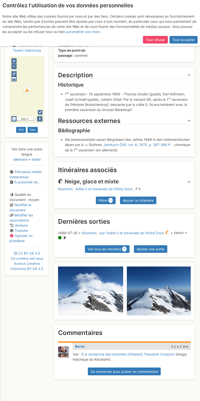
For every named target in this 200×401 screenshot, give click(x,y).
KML (33, 130)
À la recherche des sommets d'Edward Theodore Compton (128, 354)
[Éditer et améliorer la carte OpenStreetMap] (40, 112)
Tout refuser (155, 40)
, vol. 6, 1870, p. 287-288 (135, 145)
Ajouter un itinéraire (138, 200)
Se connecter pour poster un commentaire (124, 371)
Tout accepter (183, 40)
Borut (79, 346)
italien (35, 159)
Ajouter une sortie (150, 249)
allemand (21, 159)
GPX (21, 130)
